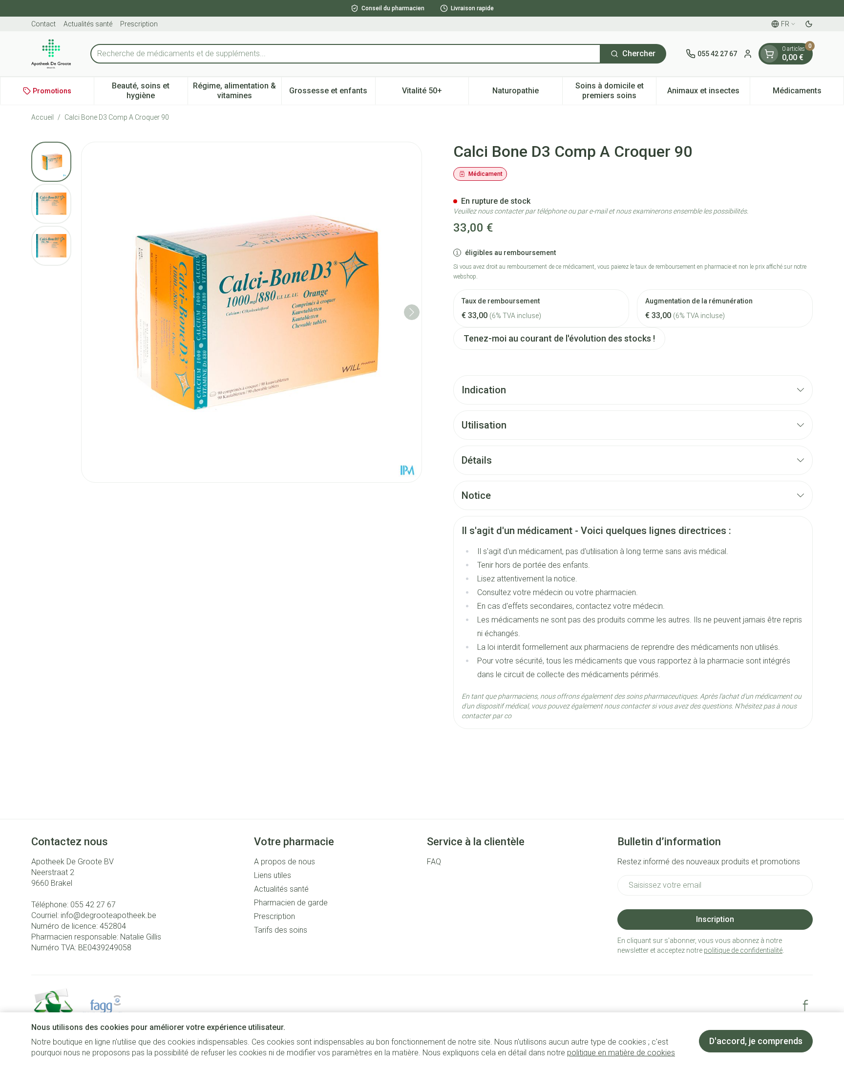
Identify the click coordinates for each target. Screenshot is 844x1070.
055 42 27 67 (93, 904)
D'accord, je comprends (755, 1041)
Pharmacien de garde (291, 902)
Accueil (42, 117)
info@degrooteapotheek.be (108, 915)
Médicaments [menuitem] (808, 93)
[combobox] (345, 54)
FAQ (434, 861)
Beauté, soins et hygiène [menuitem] (149, 90)
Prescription (139, 24)
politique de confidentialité (743, 950)
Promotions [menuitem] (52, 91)
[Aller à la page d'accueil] (51, 53)
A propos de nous (284, 861)
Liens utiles (272, 875)
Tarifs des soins (280, 930)
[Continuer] (412, 312)
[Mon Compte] (748, 54)
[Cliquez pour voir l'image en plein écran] (252, 312)
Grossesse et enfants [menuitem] (332, 93)
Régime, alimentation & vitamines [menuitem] (237, 90)
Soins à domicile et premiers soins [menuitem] (615, 90)
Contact (43, 24)
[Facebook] (805, 1005)
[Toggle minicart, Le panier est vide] (769, 54)
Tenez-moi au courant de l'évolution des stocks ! (559, 338)
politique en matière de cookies (621, 1052)
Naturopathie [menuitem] (527, 93)
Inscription (715, 919)
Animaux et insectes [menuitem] (708, 93)
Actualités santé (87, 24)
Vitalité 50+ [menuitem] (435, 93)
